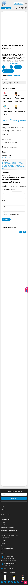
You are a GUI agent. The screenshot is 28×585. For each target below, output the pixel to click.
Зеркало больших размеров (9, 162)
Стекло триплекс (5, 517)
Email (3, 206)
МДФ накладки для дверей (8, 506)
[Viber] (17, 83)
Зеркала (3, 509)
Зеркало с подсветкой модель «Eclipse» (13, 292)
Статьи (3, 551)
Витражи (3, 522)
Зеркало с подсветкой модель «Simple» (13, 387)
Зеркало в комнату (12, 163)
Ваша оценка (6, 189)
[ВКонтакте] (4, 83)
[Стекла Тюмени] (3, 3)
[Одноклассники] (7, 83)
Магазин (9, 13)
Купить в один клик (8, 71)
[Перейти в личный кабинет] (19, 8)
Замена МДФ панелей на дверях (9, 535)
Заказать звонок (18, 3)
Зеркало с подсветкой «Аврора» (12, 355)
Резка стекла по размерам (8, 532)
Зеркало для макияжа (13, 166)
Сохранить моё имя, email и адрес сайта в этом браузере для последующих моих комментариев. (13, 214)
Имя (3, 200)
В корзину (18, 67)
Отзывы (3, 543)
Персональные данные (7, 548)
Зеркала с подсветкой (14, 75)
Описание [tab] (6, 120)
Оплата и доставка (6, 545)
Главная (4, 13)
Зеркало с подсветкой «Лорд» (11, 450)
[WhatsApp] (14, 83)
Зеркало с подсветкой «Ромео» (11, 324)
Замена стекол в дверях (7, 527)
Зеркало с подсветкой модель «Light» (13, 482)
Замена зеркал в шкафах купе (9, 530)
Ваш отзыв (5, 192)
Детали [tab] (15, 120)
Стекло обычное (5, 512)
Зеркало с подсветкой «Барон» (11, 419)
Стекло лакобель (5, 519)
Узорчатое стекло (5, 514)
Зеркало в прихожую (13, 165)
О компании (4, 540)
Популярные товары (18, 291)
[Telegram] (10, 83)
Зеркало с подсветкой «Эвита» (11, 261)
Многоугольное (6, 157)
